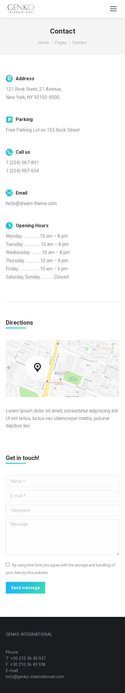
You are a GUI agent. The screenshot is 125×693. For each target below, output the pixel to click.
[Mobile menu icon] (113, 9)
